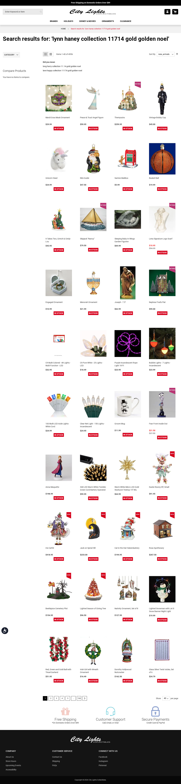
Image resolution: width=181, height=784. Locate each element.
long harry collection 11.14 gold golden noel (62, 66)
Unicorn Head (51, 178)
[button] (167, 11)
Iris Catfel (50, 548)
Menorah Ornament (88, 302)
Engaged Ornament (54, 302)
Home (63, 29)
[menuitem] (54, 21)
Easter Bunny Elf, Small (159, 487)
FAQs (54, 765)
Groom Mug (120, 424)
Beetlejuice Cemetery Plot (57, 608)
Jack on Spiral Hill (87, 548)
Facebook (103, 757)
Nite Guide (84, 178)
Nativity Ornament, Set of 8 (126, 608)
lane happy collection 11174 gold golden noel (62, 70)
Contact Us (57, 757)
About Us (10, 757)
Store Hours (11, 761)
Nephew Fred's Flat (157, 302)
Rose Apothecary (156, 548)
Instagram (103, 761)
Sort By (152, 54)
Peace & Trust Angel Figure (91, 117)
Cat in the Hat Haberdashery (127, 548)
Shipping (56, 761)
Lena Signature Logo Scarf (160, 239)
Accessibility (11, 769)
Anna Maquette (52, 487)
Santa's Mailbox (121, 178)
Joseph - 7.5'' (120, 302)
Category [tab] (9, 55)
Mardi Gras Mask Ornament (58, 117)
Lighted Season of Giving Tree (93, 608)
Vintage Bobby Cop (157, 117)
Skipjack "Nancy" (87, 239)
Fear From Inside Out (158, 424)
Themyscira (120, 117)
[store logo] (93, 11)
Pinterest (103, 765)
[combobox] (23, 12)
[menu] (90, 21)
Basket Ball (154, 178)
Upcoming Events (13, 765)
